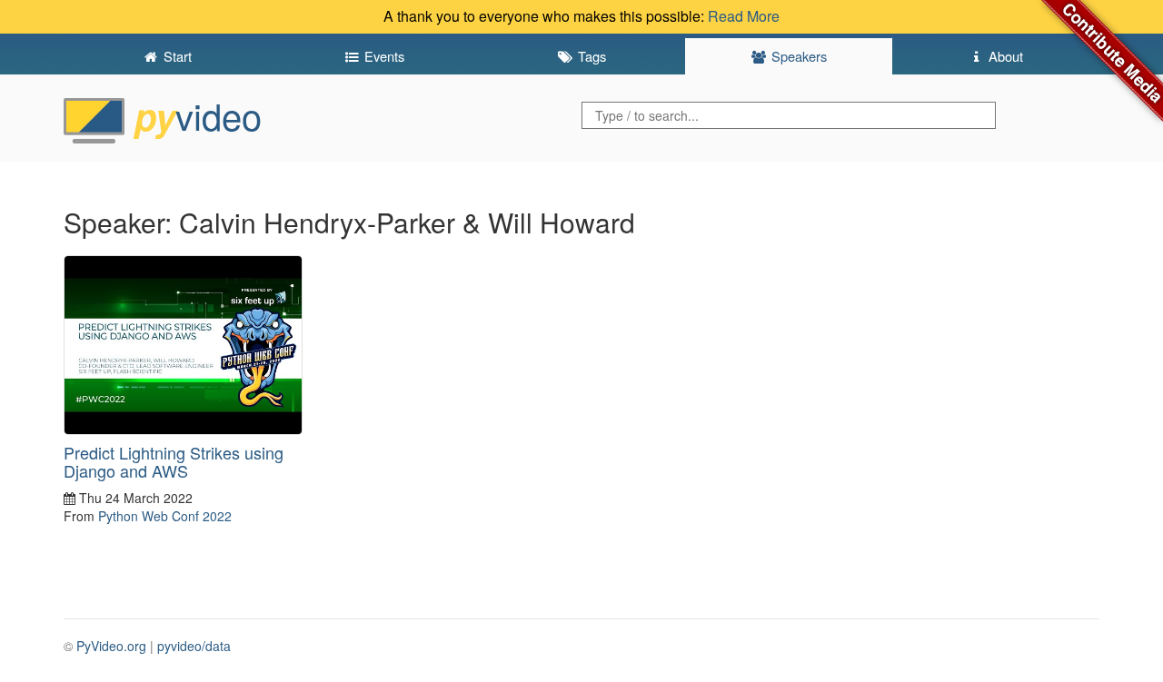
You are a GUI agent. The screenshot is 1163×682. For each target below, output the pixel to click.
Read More (744, 15)
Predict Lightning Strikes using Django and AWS (173, 461)
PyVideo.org (111, 646)
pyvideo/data (194, 646)
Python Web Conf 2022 (165, 516)
